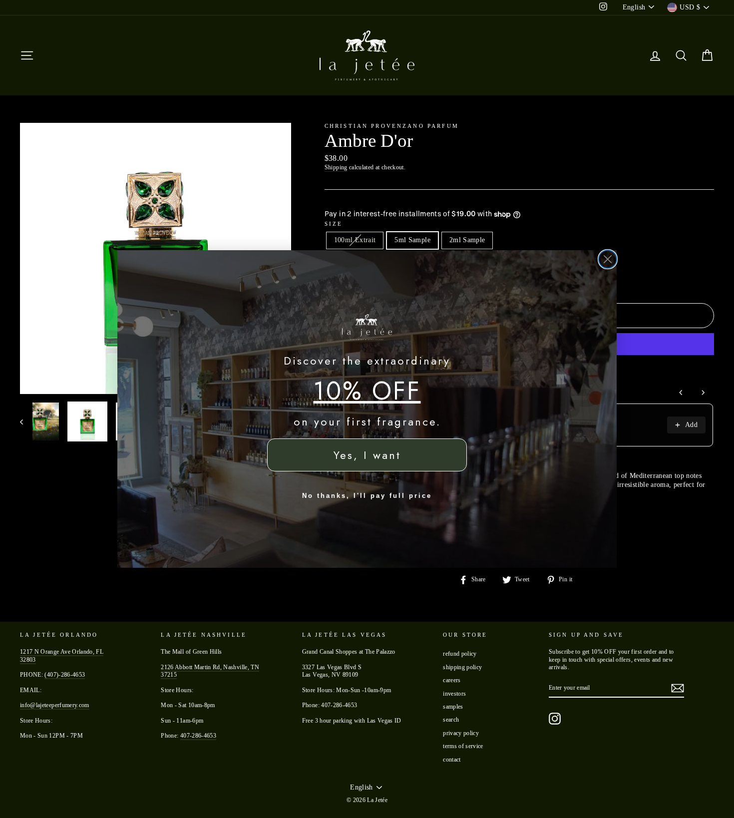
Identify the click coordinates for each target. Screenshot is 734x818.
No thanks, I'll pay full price (367, 495)
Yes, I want (367, 455)
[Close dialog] (608, 259)
